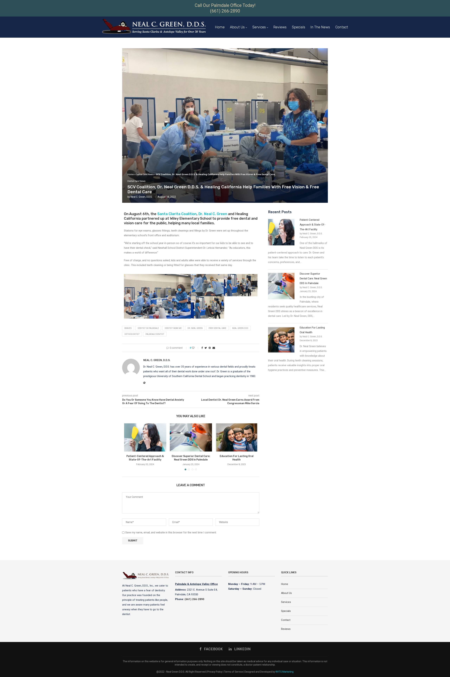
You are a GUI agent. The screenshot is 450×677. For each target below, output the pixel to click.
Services (259, 27)
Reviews (280, 27)
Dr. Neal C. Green (212, 214)
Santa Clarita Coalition (177, 214)
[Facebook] (342, 48)
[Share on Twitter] (206, 347)
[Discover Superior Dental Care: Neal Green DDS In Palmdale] (191, 437)
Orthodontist (132, 334)
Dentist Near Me (173, 328)
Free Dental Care (217, 328)
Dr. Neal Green (195, 328)
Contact (341, 27)
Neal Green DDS (240, 328)
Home (220, 27)
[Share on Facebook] (202, 347)
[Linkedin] (346, 48)
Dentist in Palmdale (148, 328)
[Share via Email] (214, 347)
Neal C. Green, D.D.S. (141, 196)
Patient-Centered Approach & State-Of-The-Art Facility (312, 224)
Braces (128, 328)
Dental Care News (145, 174)
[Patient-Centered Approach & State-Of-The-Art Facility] (145, 437)
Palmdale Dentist (155, 334)
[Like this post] (195, 347)
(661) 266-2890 (225, 11)
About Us (237, 27)
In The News (320, 27)
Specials (298, 27)
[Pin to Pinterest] (210, 347)
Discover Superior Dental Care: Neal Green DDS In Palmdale (313, 278)
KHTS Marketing (285, 671)
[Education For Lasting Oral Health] (237, 437)
